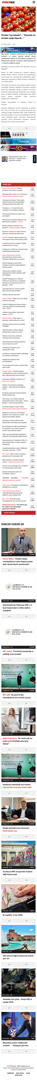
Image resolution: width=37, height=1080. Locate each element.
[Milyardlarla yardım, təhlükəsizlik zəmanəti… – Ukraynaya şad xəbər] (18, 1024)
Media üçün (18, 1075)
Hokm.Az (13, 1066)
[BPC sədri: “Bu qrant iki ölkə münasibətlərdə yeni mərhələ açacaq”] (18, 676)
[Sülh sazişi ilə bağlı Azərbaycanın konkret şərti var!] (18, 937)
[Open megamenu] (34, 2)
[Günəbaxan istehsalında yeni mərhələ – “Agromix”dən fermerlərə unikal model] (18, 766)
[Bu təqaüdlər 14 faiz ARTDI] (18, 896)
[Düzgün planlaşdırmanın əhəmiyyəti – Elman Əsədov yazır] (18, 809)
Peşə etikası (20, 1073)
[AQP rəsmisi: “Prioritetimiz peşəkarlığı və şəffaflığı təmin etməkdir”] (18, 633)
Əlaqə (28, 1073)
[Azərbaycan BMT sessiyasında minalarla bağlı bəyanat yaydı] (18, 853)
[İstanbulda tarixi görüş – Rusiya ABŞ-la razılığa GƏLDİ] (18, 981)
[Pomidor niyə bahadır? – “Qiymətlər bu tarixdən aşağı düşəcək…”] (18, 19)
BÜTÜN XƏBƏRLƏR (9, 513)
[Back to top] (32, 1075)
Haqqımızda (10, 1073)
